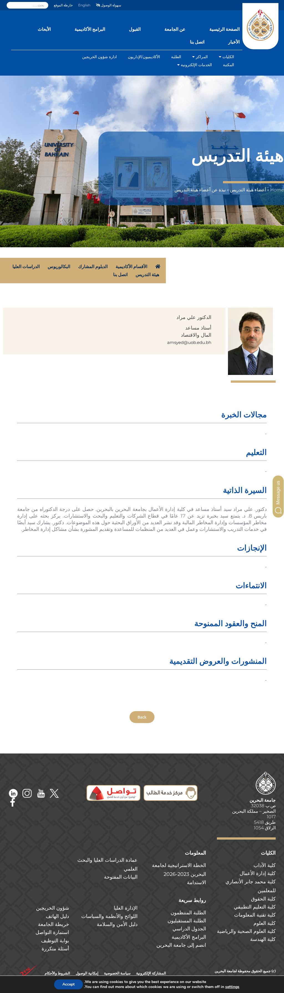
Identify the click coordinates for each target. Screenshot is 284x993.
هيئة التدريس (148, 274)
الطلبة (176, 56)
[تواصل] (113, 788)
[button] (278, 496)
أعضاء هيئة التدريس (248, 189)
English (84, 5)
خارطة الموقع (63, 5)
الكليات (228, 56)
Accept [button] (68, 984)
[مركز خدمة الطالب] (170, 788)
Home (277, 189)
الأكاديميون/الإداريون (144, 56)
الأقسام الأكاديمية (131, 266)
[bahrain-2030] (29, 966)
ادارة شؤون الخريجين (99, 56)
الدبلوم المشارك (93, 266)
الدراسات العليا (26, 266)
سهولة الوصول (110, 5)
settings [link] (232, 986)
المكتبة (228, 64)
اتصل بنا (120, 274)
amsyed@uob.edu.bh (189, 342)
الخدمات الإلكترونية (196, 64)
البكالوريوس (59, 266)
